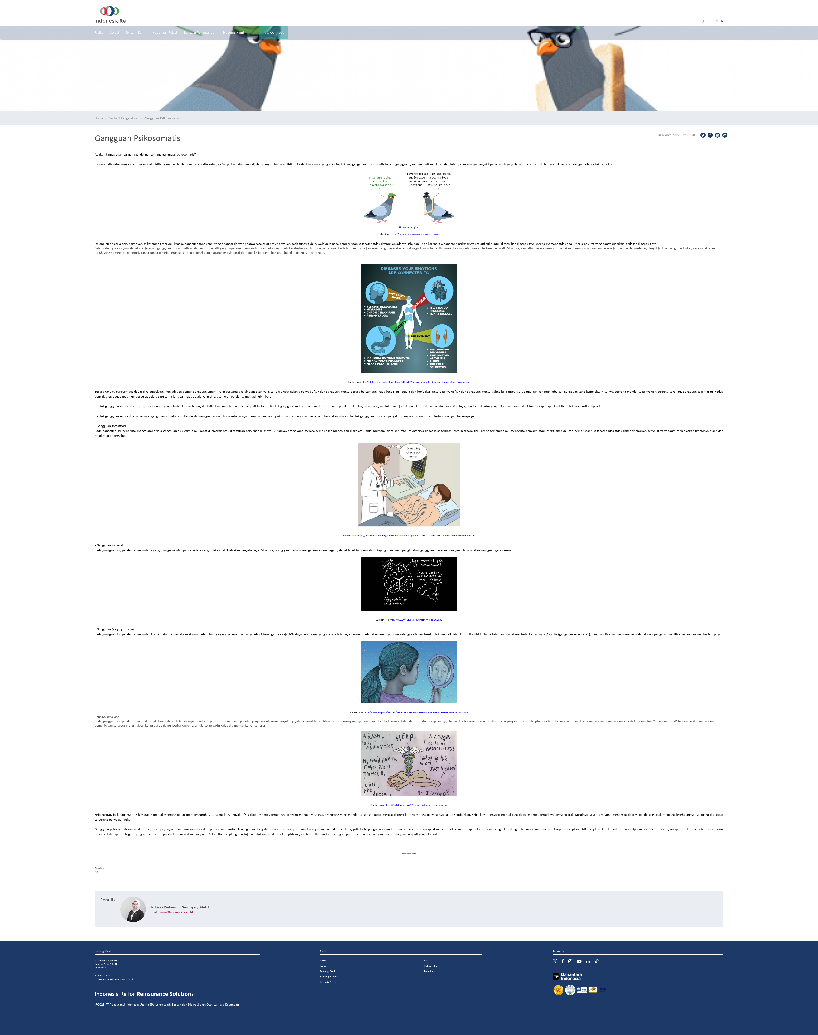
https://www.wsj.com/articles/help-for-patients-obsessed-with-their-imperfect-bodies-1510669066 (416, 712)
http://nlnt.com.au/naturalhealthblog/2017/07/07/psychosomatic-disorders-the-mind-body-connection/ (416, 382)
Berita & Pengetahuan (200, 32)
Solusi (114, 32)
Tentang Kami (135, 32)
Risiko (99, 32)
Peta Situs (429, 971)
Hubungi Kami (233, 32)
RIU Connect (274, 32)
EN (721, 21)
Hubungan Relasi (164, 32)
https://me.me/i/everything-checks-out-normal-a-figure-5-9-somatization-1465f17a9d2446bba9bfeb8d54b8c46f (416, 535)
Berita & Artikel (328, 981)
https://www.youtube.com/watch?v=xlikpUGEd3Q (416, 619)
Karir (426, 960)
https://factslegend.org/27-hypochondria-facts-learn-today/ (416, 805)
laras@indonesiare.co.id (176, 912)
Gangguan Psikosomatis (161, 118)
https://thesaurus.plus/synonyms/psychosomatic (416, 234)
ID (715, 21)
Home (99, 118)
